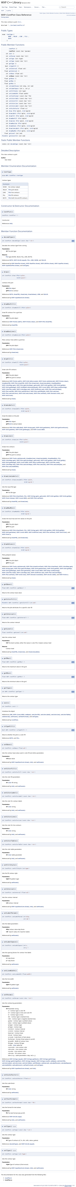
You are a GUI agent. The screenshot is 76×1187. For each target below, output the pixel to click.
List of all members (71, 15)
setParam (12, 56)
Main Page (5, 7)
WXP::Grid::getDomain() (39, 568)
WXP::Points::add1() (15, 322)
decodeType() (13, 1144)
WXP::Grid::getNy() (59, 385)
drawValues (12, 126)
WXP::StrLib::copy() (15, 1116)
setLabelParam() (55, 1063)
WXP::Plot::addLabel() (16, 427)
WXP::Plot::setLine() (52, 391)
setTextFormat (14, 96)
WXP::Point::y (6, 534)
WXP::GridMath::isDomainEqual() (27, 387)
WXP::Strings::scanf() (43, 1061)
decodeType (14, 144)
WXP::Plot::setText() (40, 393)
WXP (2, 10)
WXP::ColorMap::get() (9, 385)
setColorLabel (14, 106)
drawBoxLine (13, 123)
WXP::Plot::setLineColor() (10, 393)
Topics (20, 7)
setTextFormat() (24, 716)
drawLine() (24, 294)
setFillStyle (13, 91)
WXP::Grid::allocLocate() (30, 381)
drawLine (12, 121)
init (10, 53)
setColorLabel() (45, 714)
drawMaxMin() (56, 383)
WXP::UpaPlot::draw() (61, 263)
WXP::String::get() (29, 427)
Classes (36, 7)
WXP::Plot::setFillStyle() (38, 391)
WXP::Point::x (64, 574)
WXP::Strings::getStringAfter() (11, 1061)
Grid (23, 111)
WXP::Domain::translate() (35, 574)
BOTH (9, 38)
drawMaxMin (12, 131)
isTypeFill (12, 66)
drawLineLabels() (45, 383)
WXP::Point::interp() (8, 498)
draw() (13, 399)
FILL (26, 36)
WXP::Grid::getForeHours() (59, 427)
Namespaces (27, 7)
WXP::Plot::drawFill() (45, 322)
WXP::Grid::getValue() (9, 532)
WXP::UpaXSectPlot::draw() (10, 265)
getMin (11, 83)
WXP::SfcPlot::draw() (47, 263)
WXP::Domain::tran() (53, 393)
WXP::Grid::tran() (7, 395)
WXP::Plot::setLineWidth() (10, 466)
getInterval (13, 71)
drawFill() (17, 294)
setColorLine (13, 103)
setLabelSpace (14, 88)
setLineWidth (13, 93)
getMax (11, 81)
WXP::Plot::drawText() (16, 496)
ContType (10, 34)
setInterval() (6, 716)
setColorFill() (36, 714)
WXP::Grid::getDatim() (43, 427)
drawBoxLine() (31, 458)
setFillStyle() (37, 1063)
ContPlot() (14, 720)
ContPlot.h (8, 1178)
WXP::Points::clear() (29, 322)
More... (20, 22)
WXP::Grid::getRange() (9, 387)
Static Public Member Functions (67, 13)
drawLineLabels (14, 128)
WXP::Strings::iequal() (29, 1061)
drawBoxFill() (6, 383)
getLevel (12, 133)
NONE (9, 36)
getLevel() (37, 385)
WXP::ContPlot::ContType (14, 175)
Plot (14, 111)
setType (11, 58)
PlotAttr (5, 136)
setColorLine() (55, 714)
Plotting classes (5, 17)
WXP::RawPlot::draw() (33, 263)
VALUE (15, 36)
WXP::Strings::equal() (16, 1059)
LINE (20, 36)
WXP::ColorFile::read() (9, 389)
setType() (26, 265)
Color (9, 782)
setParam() (14, 716)
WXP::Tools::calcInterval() (47, 381)
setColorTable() (66, 714)
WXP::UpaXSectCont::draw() (20, 297)
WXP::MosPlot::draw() (18, 263)
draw (10, 111)
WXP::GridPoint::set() (37, 389)
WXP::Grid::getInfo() (8, 429)
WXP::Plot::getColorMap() (25, 385)
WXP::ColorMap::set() (23, 389)
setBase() (28, 714)
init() (11, 223)
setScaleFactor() (17, 1065)
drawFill (12, 116)
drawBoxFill (13, 118)
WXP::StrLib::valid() (50, 574)
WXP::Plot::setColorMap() (53, 389)
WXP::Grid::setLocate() (26, 393)
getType (11, 63)
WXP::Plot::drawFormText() (35, 566)
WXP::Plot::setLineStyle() (54, 464)
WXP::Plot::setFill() (8, 391)
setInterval (13, 68)
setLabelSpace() (66, 1063)
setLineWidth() (7, 1065)
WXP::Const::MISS (44, 387)
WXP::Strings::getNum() (31, 1059)
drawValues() (32, 294)
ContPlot (8, 10)
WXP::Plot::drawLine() (16, 349)
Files (43, 7)
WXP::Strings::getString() (48, 1059)
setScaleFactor (14, 108)
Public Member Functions (53, 13)
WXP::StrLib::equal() (20, 260)
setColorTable (14, 98)
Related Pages (13, 7)
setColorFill (13, 101)
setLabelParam (14, 86)
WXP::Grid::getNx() (47, 385)
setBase (11, 73)
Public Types (43, 13)
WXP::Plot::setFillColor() (22, 391)
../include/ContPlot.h (16, 25)
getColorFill (13, 136)
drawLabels (12, 113)
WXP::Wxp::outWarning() (59, 387)
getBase (11, 78)
